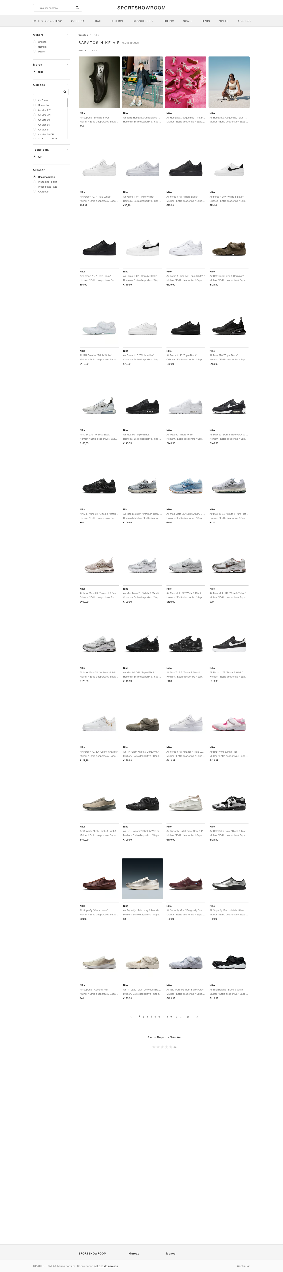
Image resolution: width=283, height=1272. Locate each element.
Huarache (43, 105)
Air (39, 156)
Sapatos (83, 34)
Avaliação (43, 191)
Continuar (243, 1266)
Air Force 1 (44, 100)
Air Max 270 (44, 110)
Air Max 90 (44, 119)
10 (176, 1016)
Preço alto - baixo (47, 181)
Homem (42, 46)
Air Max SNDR (46, 134)
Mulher (42, 51)
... (181, 1016)
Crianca (42, 41)
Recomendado (46, 177)
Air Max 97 (44, 129)
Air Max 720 (44, 114)
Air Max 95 (44, 124)
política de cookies (106, 1266)
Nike (40, 71)
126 (187, 1016)
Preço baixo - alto (47, 186)
